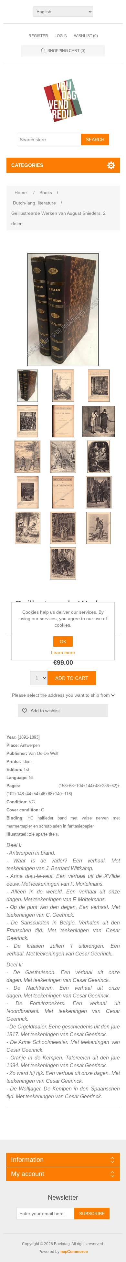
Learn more (63, 652)
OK (63, 641)
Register (38, 36)
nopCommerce (74, 1251)
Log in (61, 36)
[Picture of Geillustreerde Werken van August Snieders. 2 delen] (27, 386)
